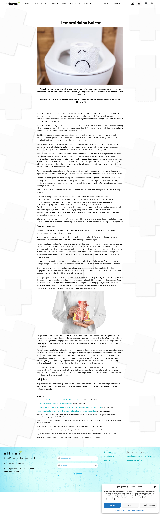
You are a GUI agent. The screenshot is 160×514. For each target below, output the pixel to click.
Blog (54, 3)
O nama (115, 3)
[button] (156, 487)
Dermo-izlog (84, 3)
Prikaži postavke (148, 505)
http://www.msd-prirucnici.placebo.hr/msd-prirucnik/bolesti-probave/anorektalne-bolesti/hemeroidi (69, 407)
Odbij (130, 505)
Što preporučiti (100, 3)
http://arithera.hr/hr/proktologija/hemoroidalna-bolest (54, 404)
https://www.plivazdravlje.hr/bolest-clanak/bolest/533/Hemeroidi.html (59, 400)
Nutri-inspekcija (67, 3)
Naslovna (27, 3)
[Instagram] (139, 3)
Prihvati (112, 505)
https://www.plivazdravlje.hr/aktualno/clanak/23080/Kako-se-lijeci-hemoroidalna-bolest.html (66, 411)
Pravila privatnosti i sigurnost (139, 456)
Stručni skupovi (40, 3)
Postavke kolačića (120, 510)
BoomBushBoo (82, 485)
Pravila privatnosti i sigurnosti (136, 510)
